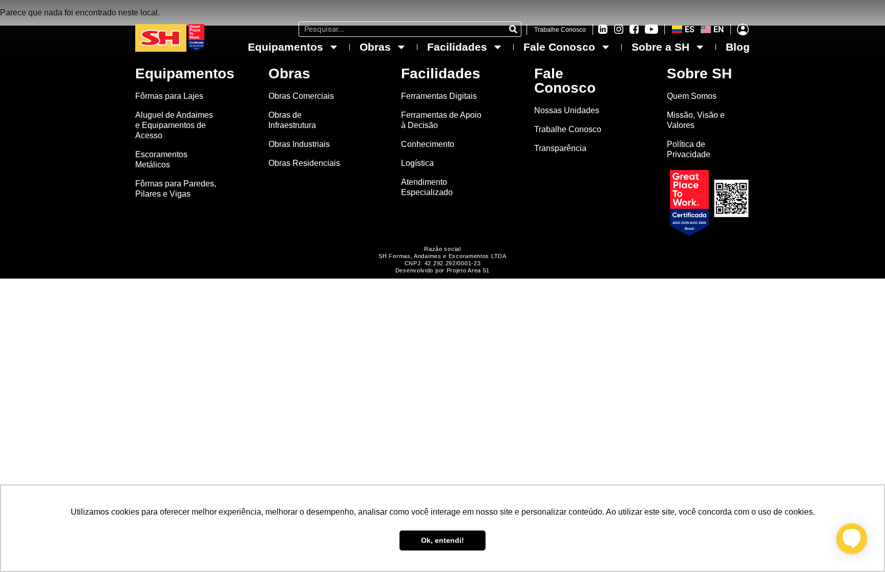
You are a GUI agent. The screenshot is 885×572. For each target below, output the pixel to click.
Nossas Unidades (566, 110)
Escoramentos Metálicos (161, 159)
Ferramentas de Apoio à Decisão (441, 120)
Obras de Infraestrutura (292, 120)
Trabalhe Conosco (560, 29)
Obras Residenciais (304, 163)
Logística (417, 163)
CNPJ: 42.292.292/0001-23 (443, 263)
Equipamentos (285, 47)
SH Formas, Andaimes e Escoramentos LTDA (442, 256)
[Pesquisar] (513, 29)
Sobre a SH (660, 47)
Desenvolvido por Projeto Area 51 (442, 270)
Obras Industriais (299, 144)
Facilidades (457, 47)
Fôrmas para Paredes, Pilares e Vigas (175, 188)
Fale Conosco (559, 47)
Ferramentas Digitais (439, 96)
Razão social (442, 249)
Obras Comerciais (301, 96)
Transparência (561, 148)
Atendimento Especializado (427, 187)
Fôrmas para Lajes (169, 96)
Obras (375, 47)
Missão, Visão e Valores (696, 120)
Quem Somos (692, 96)
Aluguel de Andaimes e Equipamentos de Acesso (174, 125)
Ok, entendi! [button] (442, 540)
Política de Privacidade (688, 149)
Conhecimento (427, 144)
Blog (738, 47)
